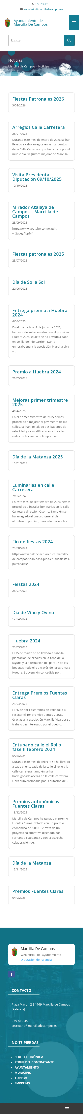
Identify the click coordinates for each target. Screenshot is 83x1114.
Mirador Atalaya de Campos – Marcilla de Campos (35, 211)
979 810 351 (42, 4)
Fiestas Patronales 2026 (38, 99)
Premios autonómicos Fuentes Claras (35, 803)
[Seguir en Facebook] (11, 974)
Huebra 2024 (26, 641)
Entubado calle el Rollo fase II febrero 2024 (36, 747)
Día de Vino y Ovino (33, 612)
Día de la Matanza (31, 863)
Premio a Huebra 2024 (36, 372)
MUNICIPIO (23, 1073)
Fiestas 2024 (25, 584)
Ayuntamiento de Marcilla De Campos (31, 22)
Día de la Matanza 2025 (37, 457)
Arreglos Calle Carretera (38, 127)
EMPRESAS (22, 1083)
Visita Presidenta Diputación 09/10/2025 (37, 176)
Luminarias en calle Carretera (33, 487)
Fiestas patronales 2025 (38, 254)
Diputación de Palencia (36, 960)
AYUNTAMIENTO (27, 1067)
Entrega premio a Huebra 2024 (39, 312)
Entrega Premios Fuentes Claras (39, 695)
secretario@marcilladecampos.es (43, 9)
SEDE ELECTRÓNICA (29, 1057)
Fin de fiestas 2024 (32, 541)
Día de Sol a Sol (28, 282)
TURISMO (22, 1078)
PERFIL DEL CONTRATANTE (34, 1062)
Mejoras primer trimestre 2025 (40, 402)
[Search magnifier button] (69, 40)
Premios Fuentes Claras (37, 891)
